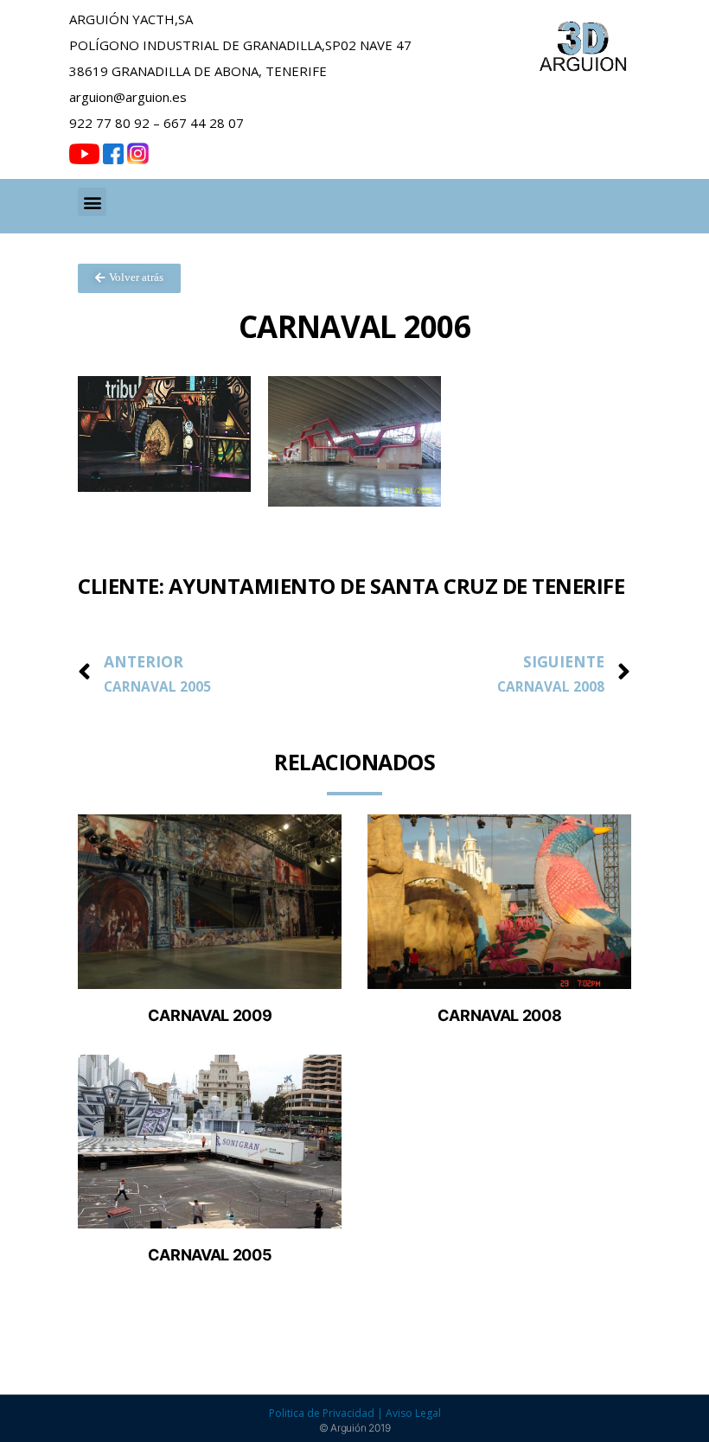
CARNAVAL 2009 (209, 1015)
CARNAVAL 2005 (209, 1255)
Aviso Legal (413, 1413)
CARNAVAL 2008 (499, 1015)
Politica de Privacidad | (327, 1413)
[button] (92, 202)
